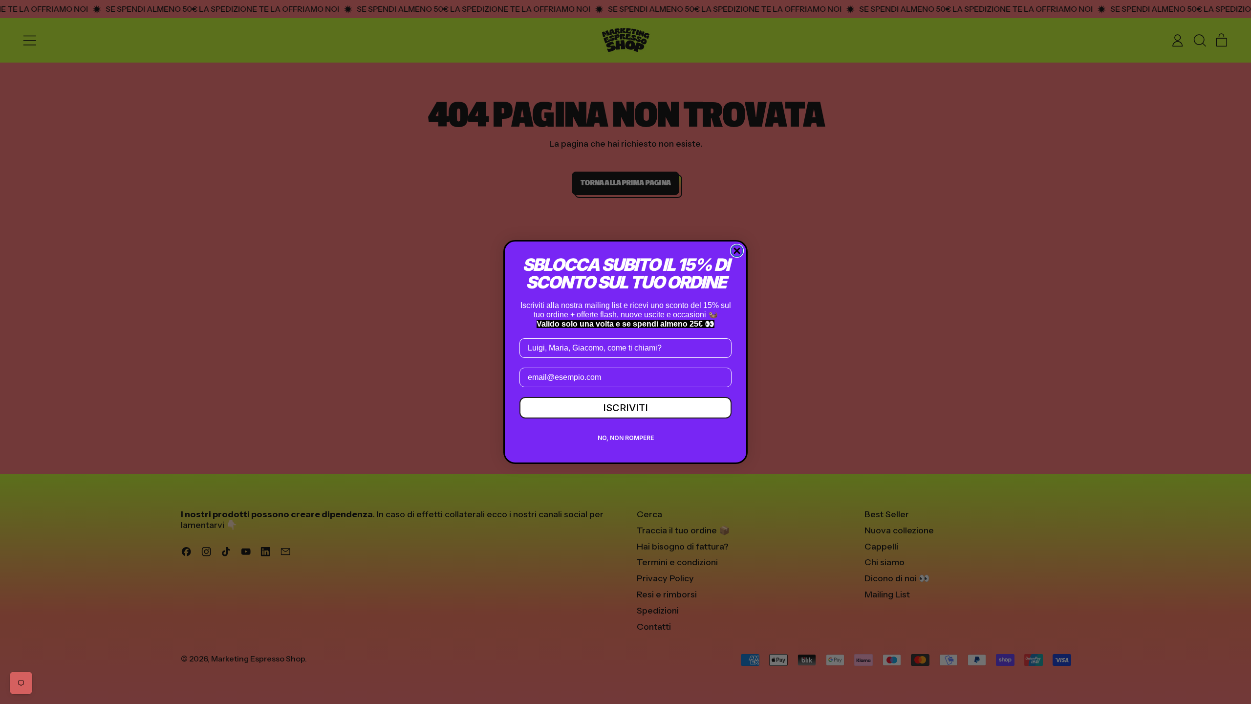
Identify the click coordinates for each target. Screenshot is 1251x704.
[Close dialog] (737, 251)
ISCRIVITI (625, 408)
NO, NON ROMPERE (626, 437)
